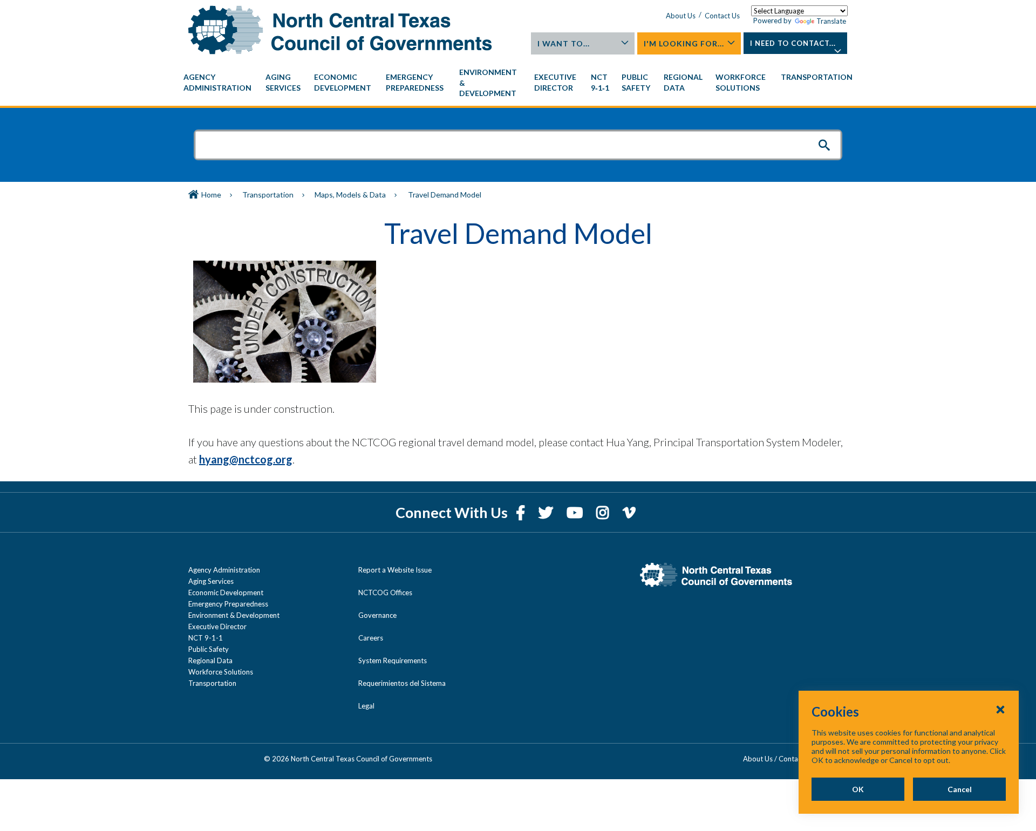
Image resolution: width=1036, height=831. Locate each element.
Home (211, 194)
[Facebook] (522, 512)
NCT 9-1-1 (205, 638)
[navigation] (518, 83)
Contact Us (722, 15)
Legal (366, 705)
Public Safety (208, 649)
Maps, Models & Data (350, 194)
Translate (831, 21)
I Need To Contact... (793, 43)
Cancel (960, 789)
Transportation (268, 194)
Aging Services (211, 581)
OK (858, 789)
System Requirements (392, 660)
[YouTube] (576, 512)
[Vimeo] (629, 512)
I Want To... (563, 43)
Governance (377, 615)
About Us (681, 15)
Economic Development (225, 592)
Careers (370, 638)
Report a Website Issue (395, 570)
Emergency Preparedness (228, 604)
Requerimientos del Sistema (402, 683)
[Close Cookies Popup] (1000, 709)
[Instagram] (604, 512)
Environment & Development (234, 615)
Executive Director (217, 626)
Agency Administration (224, 570)
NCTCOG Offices (385, 592)
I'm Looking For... (684, 43)
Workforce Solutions (220, 671)
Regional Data (210, 660)
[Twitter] (547, 512)
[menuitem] (219, 82)
